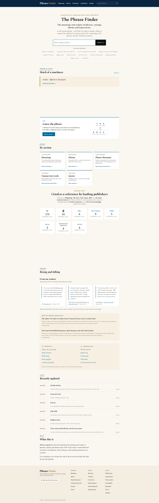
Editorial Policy (92, 489)
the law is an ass (83, 55)
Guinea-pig (84, 356)
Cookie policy (109, 476)
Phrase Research (93, 486)
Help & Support (92, 483)
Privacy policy (109, 480)
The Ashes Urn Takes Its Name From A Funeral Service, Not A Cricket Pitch (68, 319)
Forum (72, 489)
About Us (90, 473)
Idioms (68, 3)
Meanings (61, 3)
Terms (107, 489)
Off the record (85, 349)
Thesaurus (75, 3)
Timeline (90, 476)
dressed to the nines (48, 55)
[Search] (117, 3)
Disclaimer (108, 486)
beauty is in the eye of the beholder (108, 51)
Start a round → (48, 134)
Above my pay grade (49, 349)
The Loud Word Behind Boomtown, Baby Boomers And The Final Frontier (68, 331)
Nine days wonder (73, 304)
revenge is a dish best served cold (66, 51)
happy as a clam (75, 58)
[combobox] (106, 3)
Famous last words (76, 483)
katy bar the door (71, 55)
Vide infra (84, 359)
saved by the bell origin (96, 55)
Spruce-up (84, 353)
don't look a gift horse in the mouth (87, 51)
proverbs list (85, 58)
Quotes (91, 3)
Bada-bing (45, 356)
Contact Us (91, 480)
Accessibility (108, 483)
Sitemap (107, 493)
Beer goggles (46, 359)
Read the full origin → (49, 83)
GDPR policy (108, 473)
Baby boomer (46, 353)
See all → (116, 73)
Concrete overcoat (108, 302)
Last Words (84, 3)
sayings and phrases (110, 55)
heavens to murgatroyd (48, 51)
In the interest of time (88, 362)
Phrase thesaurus (76, 480)
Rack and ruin (47, 304)
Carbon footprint (48, 362)
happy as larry (60, 55)
